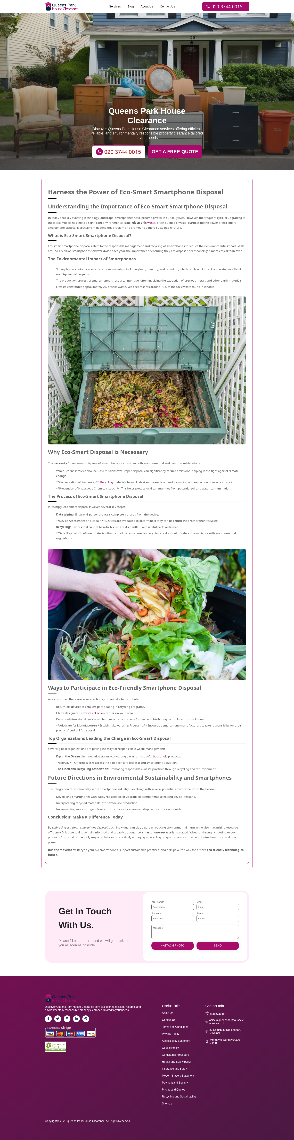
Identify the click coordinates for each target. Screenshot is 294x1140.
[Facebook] (48, 1018)
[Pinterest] (85, 1018)
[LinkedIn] (76, 1018)
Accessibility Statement (176, 1040)
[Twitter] (57, 1018)
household (160, 756)
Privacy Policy (170, 1033)
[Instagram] (67, 1018)
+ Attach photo (172, 945)
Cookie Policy (170, 1047)
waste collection (94, 713)
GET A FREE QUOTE (175, 151)
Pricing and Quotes (173, 1089)
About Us (147, 6)
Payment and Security (175, 1082)
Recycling (106, 482)
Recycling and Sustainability (179, 1096)
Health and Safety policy (176, 1061)
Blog (131, 6)
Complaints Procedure (175, 1054)
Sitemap (167, 1103)
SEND (218, 945)
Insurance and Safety (174, 1068)
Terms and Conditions (175, 1026)
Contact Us (167, 6)
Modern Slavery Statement (178, 1075)
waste (151, 223)
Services (115, 6)
